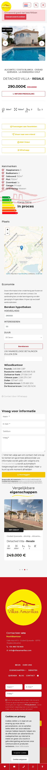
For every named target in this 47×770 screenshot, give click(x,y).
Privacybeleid (8, 464)
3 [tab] (24, 569)
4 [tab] (27, 569)
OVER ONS (27, 665)
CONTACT (30, 675)
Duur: (7, 332)
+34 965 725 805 (16, 647)
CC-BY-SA (39, 274)
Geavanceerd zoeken (15, 17)
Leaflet (8, 274)
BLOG (21, 675)
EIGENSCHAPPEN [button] (17, 670)
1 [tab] (19, 569)
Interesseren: (12, 322)
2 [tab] (22, 569)
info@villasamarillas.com (20, 650)
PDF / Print (24, 142)
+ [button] (7, 229)
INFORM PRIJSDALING (24, 94)
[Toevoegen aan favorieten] (39, 503)
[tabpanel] (23, 530)
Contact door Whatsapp (15, 396)
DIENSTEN (32, 670)
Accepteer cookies (19, 753)
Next (42, 43)
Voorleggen (24, 475)
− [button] (7, 233)
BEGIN (17, 665)
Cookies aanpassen (20, 759)
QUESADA (12, 675)
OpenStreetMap (23, 274)
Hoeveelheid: (11, 311)
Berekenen (23, 346)
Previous (5, 43)
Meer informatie (22, 746)
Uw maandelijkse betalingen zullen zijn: (20, 352)
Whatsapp (24, 150)
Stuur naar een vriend (24, 134)
